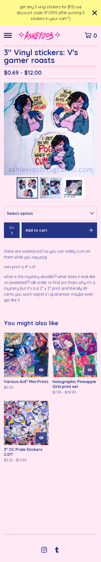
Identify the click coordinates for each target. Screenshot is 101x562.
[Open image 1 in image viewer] (50, 129)
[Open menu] (8, 35)
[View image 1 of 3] (27, 187)
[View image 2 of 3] (50, 187)
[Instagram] (44, 550)
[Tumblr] (57, 550)
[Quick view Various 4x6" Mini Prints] (41, 369)
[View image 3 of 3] (74, 187)
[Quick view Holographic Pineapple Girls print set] (89, 369)
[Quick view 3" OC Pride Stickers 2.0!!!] (41, 437)
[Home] (39, 35)
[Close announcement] (94, 13)
